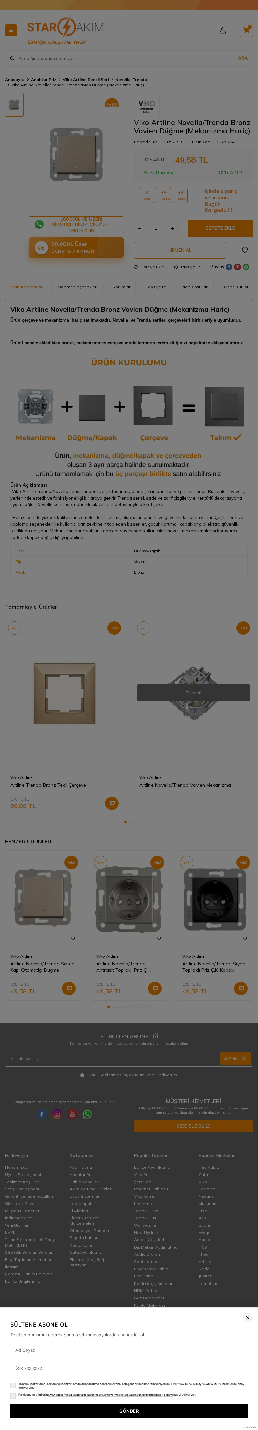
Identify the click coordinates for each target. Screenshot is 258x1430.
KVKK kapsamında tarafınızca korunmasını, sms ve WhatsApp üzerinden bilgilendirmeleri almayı (110, 1394)
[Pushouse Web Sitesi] (249, 1427)
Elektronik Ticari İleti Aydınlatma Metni (196, 1384)
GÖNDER (129, 1411)
